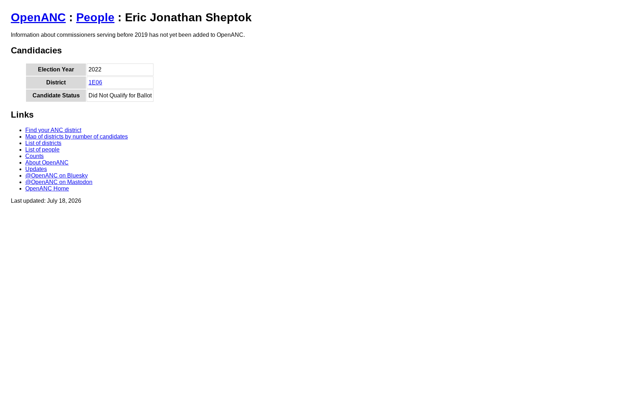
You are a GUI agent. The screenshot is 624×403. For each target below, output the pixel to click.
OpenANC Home (47, 188)
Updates (36, 169)
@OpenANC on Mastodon (58, 182)
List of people (42, 149)
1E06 (95, 82)
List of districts (43, 143)
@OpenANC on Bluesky (56, 175)
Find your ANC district (53, 130)
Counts (34, 156)
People (95, 17)
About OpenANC (47, 162)
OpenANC (38, 17)
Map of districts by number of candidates (76, 136)
